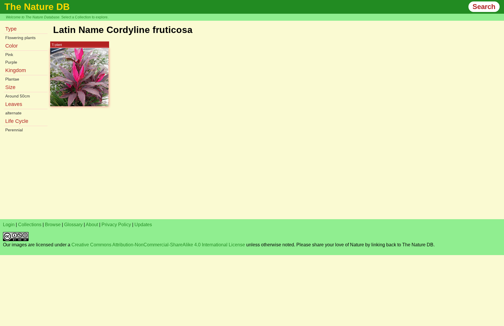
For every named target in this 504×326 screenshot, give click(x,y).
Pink (9, 54)
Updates (143, 224)
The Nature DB (37, 6)
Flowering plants (20, 37)
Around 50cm (17, 96)
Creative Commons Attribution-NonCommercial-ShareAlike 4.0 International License (158, 244)
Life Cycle (16, 121)
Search (484, 7)
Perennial (14, 130)
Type (11, 29)
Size (10, 87)
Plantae (12, 79)
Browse (53, 224)
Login (9, 224)
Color (11, 46)
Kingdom (15, 70)
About (92, 224)
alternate (13, 113)
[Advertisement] (178, 175)
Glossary (73, 224)
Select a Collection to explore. (84, 17)
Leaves (13, 104)
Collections (29, 224)
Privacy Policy (116, 224)
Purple (11, 62)
